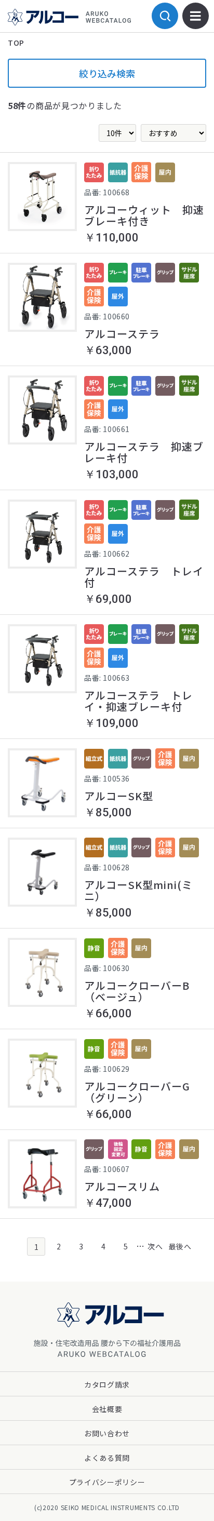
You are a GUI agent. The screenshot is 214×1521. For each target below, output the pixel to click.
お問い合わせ (107, 1433)
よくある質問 (107, 1457)
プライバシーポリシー (107, 1482)
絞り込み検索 (107, 73)
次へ (155, 1246)
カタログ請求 (107, 1384)
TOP (16, 42)
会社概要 (107, 1409)
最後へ (178, 1246)
